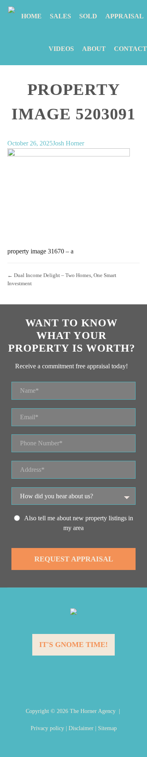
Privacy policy (47, 728)
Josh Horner (68, 143)
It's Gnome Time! (73, 644)
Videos (61, 48)
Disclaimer (81, 728)
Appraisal (124, 16)
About (94, 48)
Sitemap (107, 728)
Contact (130, 48)
